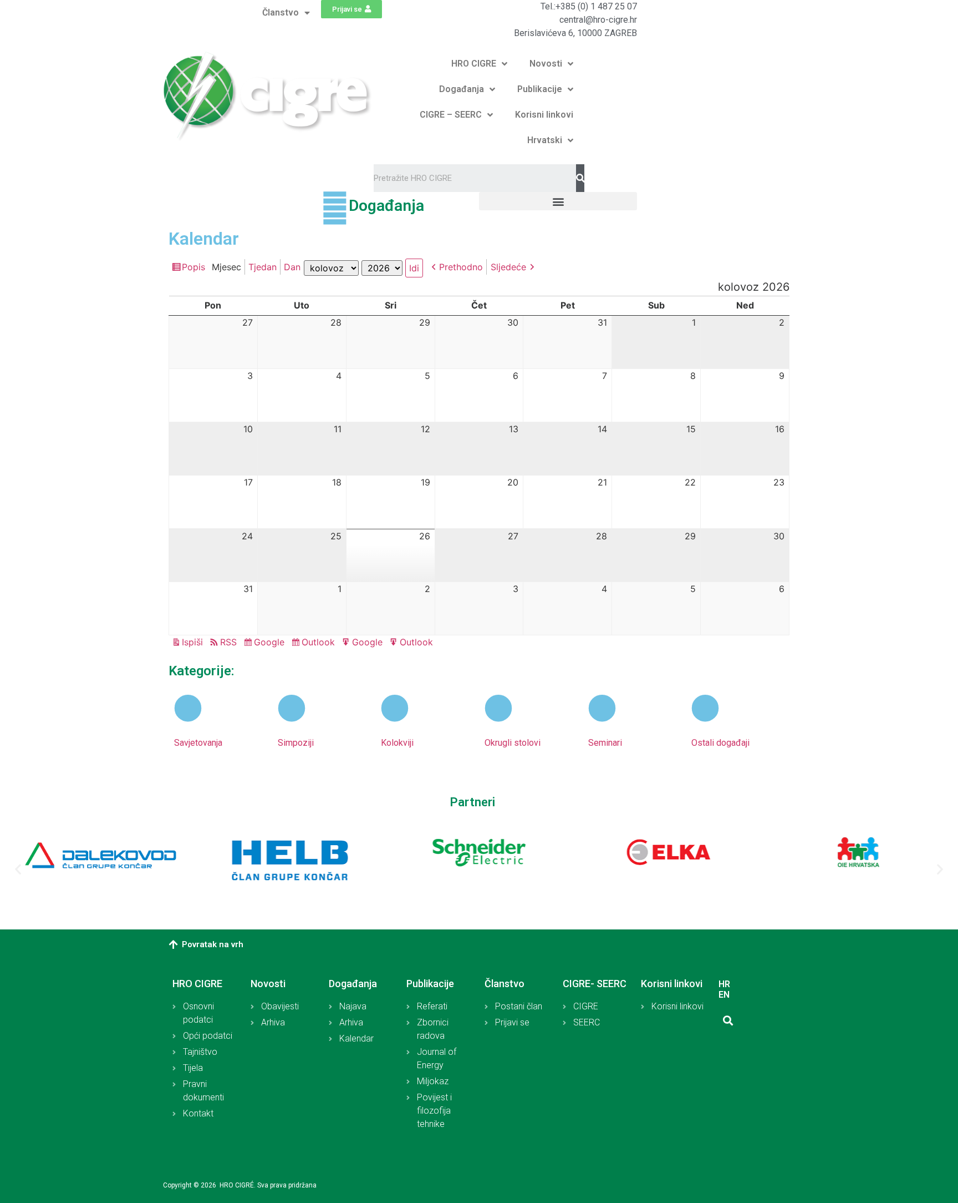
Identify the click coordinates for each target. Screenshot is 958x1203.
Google (271, 643)
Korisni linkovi (544, 114)
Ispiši (194, 642)
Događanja (461, 89)
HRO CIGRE (473, 63)
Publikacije (539, 89)
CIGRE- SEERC (594, 983)
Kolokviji (397, 742)
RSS (228, 642)
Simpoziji (296, 742)
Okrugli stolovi (513, 742)
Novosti (545, 63)
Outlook (320, 643)
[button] (351, 9)
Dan (292, 266)
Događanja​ (386, 205)
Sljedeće (508, 266)
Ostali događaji (720, 742)
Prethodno (461, 266)
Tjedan (262, 266)
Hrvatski (544, 140)
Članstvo (280, 12)
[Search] (580, 178)
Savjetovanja (198, 742)
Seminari (605, 742)
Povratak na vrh (212, 944)
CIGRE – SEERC (451, 114)
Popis (195, 268)
